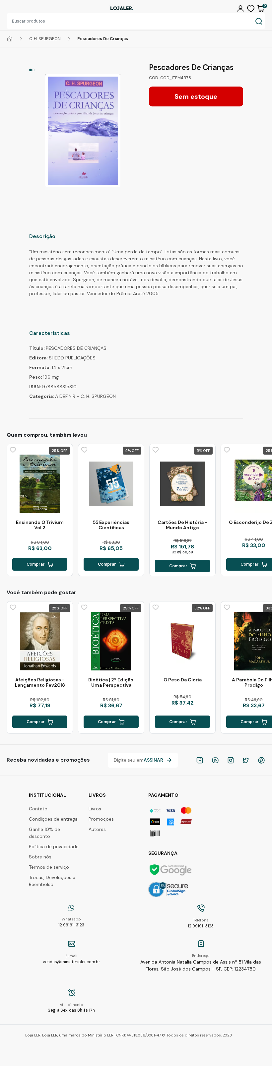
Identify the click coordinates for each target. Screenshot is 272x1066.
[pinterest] (261, 760)
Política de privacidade (54, 846)
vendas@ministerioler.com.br (71, 959)
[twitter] (245, 760)
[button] (241, 8)
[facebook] (200, 760)
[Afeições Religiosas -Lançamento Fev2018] (39, 641)
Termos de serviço (49, 867)
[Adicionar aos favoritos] (12, 449)
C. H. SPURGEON (45, 38)
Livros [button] (97, 795)
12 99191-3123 (71, 922)
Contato (38, 809)
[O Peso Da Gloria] (182, 641)
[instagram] (230, 760)
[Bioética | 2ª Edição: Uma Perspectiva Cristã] (111, 641)
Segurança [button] (162, 853)
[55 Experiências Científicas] (111, 483)
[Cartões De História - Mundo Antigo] (182, 483)
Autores (97, 829)
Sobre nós (40, 857)
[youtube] (215, 760)
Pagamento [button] (163, 795)
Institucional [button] (47, 795)
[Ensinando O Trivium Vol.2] (39, 483)
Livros (95, 809)
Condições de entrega (53, 819)
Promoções (101, 819)
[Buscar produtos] (258, 21)
